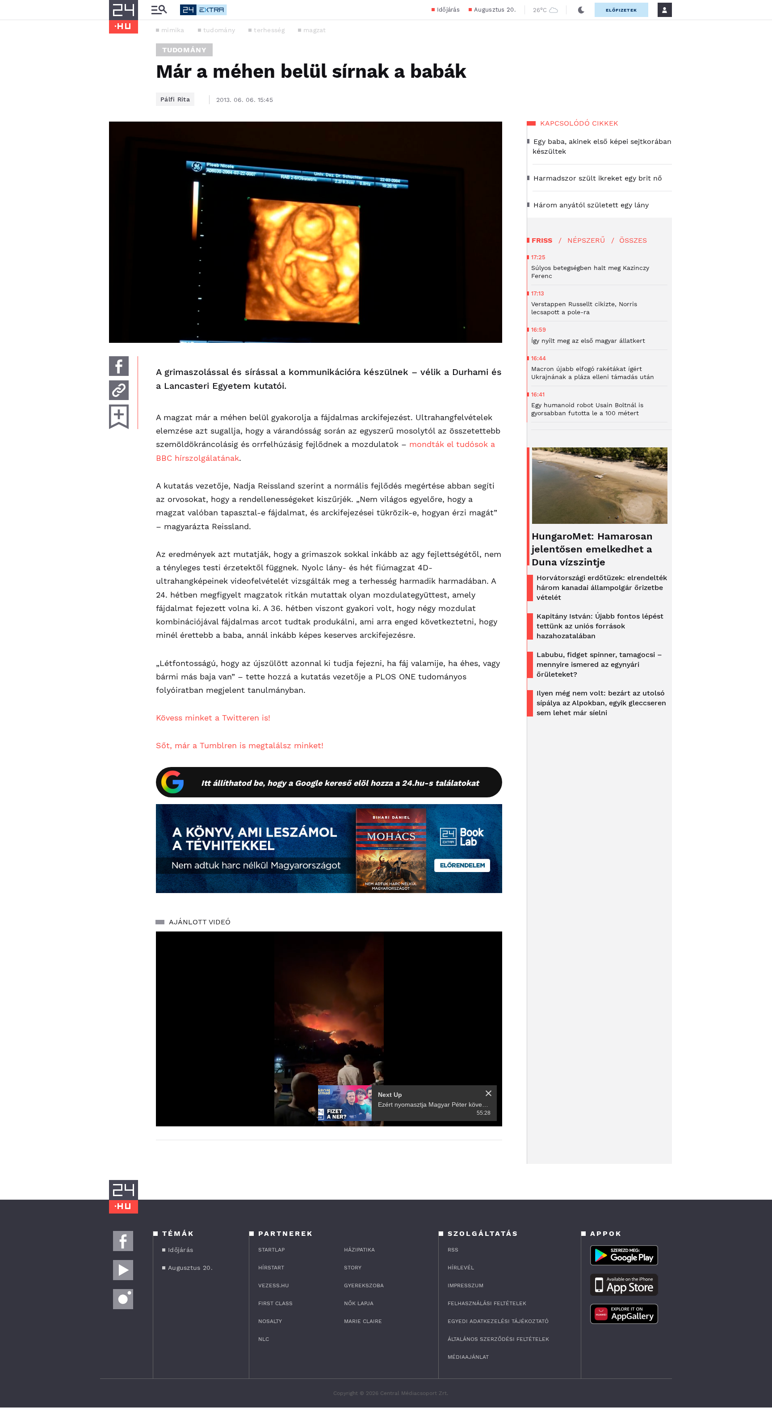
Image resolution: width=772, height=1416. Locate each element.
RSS (453, 1250)
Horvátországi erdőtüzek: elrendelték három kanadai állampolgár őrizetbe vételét (602, 587)
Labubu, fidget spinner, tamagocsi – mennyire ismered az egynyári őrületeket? (599, 664)
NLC (263, 1339)
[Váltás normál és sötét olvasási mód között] (581, 9)
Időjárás (448, 9)
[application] (329, 1028)
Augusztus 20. (495, 9)
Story (352, 1267)
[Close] (488, 1093)
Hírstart (271, 1267)
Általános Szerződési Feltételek (498, 1339)
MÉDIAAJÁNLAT (468, 1357)
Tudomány (184, 50)
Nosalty (270, 1321)
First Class (275, 1303)
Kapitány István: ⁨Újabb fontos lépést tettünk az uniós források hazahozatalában (600, 626)
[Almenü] (159, 10)
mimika (173, 30)
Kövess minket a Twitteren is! (213, 717)
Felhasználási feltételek (487, 1303)
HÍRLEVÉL (461, 1267)
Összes (633, 240)
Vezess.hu (273, 1285)
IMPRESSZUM (465, 1285)
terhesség (269, 30)
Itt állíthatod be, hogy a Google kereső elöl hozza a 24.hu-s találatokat (340, 783)
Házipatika (359, 1250)
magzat (314, 30)
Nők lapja (358, 1303)
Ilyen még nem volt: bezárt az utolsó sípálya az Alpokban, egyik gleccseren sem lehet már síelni (601, 703)
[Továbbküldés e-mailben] (119, 390)
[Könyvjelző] (119, 417)
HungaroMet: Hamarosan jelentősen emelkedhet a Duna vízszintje (592, 549)
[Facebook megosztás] (119, 366)
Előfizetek (621, 10)
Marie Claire (363, 1321)
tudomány (219, 30)
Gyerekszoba (364, 1285)
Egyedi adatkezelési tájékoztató (498, 1321)
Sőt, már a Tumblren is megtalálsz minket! (239, 745)
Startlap (271, 1250)
